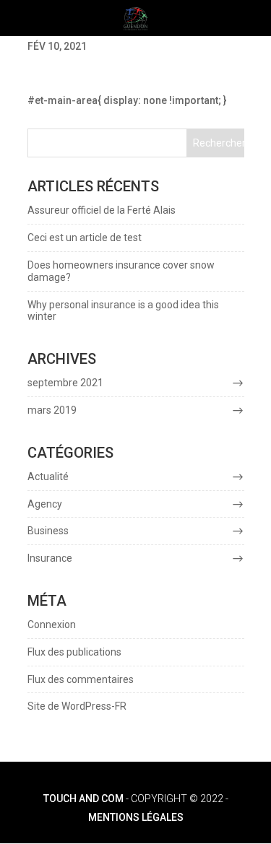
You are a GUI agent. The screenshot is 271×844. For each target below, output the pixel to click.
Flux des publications (74, 652)
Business (48, 530)
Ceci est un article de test (84, 237)
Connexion (51, 624)
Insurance (49, 558)
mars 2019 (52, 410)
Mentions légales (136, 817)
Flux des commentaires (80, 679)
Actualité (48, 476)
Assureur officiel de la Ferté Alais (101, 210)
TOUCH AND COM (83, 798)
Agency (44, 504)
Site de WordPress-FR (76, 706)
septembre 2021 (65, 382)
